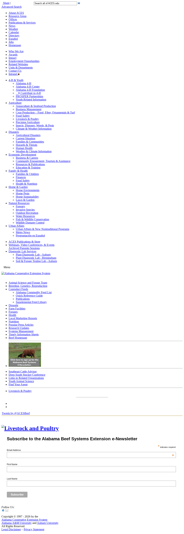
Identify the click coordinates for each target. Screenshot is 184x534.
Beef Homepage (18, 337)
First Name (12, 464)
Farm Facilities (17, 308)
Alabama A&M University (16, 522)
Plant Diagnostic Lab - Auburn (33, 254)
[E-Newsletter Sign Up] (25, 365)
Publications (23, 298)
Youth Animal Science (21, 381)
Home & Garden (18, 186)
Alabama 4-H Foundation (30, 89)
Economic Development (22, 154)
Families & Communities (30, 141)
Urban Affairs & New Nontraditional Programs (42, 229)
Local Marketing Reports (23, 318)
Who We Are (16, 51)
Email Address (90, 450)
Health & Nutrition (26, 183)
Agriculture (15, 102)
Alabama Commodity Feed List (34, 292)
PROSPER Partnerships (29, 96)
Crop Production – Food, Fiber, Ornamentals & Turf (45, 112)
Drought (13, 305)
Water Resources (25, 216)
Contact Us (15, 70)
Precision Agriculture (28, 122)
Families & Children (27, 174)
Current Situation (25, 138)
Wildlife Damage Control (30, 222)
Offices (13, 19)
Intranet (13, 74)
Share (6, 2)
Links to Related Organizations (26, 378)
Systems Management (21, 331)
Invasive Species (25, 209)
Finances (21, 177)
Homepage (15, 45)
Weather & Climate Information (34, 151)
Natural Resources (19, 203)
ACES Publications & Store (24, 241)
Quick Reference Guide (29, 295)
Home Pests (22, 193)
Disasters (14, 131)
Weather (13, 29)
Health (12, 315)
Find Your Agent (18, 384)
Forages (13, 311)
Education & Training (28, 167)
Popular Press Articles (21, 324)
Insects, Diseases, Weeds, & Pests (35, 125)
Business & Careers (27, 157)
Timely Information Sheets (24, 334)
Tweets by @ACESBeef (16, 413)
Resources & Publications (30, 164)
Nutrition (14, 321)
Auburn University (47, 522)
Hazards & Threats (26, 144)
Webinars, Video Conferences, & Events (31, 244)
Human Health (24, 148)
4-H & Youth (16, 80)
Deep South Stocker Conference (27, 374)
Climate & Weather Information (34, 128)
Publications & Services (22, 22)
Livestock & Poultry (27, 119)
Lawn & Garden (25, 199)
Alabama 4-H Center (28, 86)
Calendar (14, 32)
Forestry (20, 206)
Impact (12, 57)
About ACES (16, 12)
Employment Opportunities (24, 61)
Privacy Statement (34, 529)
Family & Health (18, 170)
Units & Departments (21, 67)
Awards (13, 54)
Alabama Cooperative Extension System (24, 519)
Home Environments (27, 190)
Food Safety (23, 115)
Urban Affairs (16, 225)
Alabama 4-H (23, 83)
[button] (79, 3)
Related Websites (18, 64)
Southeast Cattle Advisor (23, 371)
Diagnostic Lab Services (22, 251)
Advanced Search (11, 6)
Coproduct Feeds (18, 289)
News (12, 25)
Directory (14, 35)
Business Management (28, 109)
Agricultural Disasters (28, 135)
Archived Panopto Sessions (24, 248)
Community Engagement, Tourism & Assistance (43, 161)
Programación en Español (30, 235)
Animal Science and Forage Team (28, 282)
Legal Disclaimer (11, 529)
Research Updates (19, 328)
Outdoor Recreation (27, 212)
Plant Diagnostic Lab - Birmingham (36, 257)
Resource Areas (17, 16)
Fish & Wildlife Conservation (32, 219)
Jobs (11, 42)
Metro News (23, 232)
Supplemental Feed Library (31, 302)
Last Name (12, 479)
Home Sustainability (27, 196)
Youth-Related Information (31, 99)
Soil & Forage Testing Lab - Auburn (36, 261)
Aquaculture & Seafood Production (36, 106)
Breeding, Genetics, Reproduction (28, 285)
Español (13, 38)
